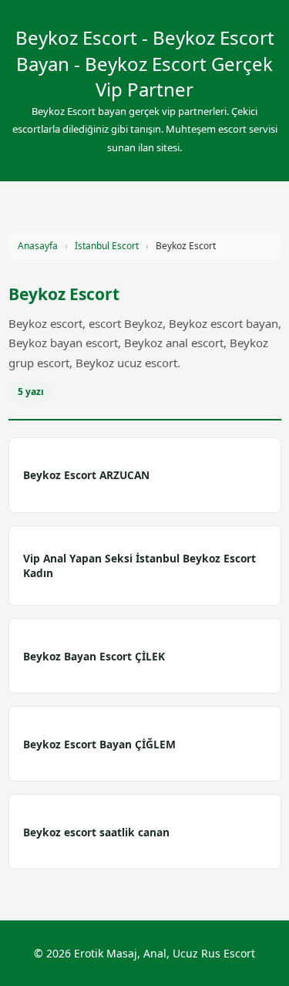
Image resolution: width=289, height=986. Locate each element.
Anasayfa (38, 245)
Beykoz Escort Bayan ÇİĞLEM (99, 744)
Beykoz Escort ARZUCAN (86, 475)
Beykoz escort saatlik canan (96, 832)
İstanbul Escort (107, 245)
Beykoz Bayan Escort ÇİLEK (94, 656)
